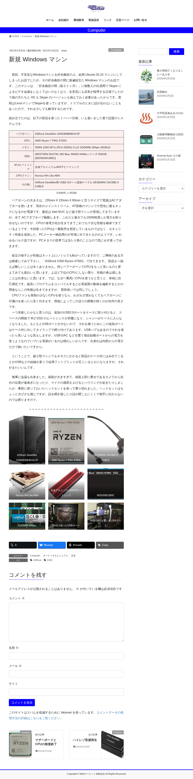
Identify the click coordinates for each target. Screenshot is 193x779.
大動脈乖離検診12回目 (170, 134)
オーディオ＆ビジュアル (55, 555)
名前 (14, 647)
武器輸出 (162, 91)
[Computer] (20, 744)
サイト (13, 683)
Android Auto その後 (169, 155)
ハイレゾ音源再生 (85, 740)
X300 (49, 560)
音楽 (73, 555)
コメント (17, 598)
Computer (116, 50)
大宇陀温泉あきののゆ (170, 113)
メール (15, 665)
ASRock (37, 560)
